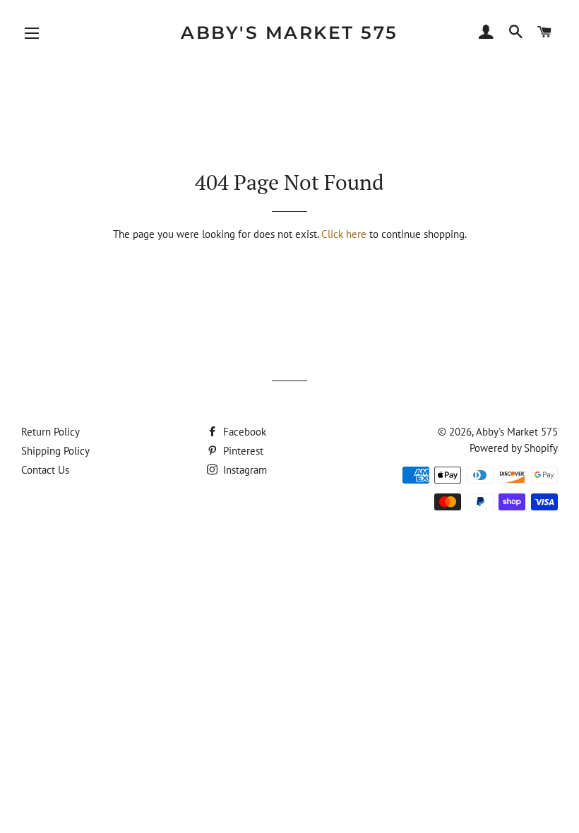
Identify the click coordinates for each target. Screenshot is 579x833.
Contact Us (45, 470)
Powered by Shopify (514, 448)
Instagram (243, 470)
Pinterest (241, 450)
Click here (343, 234)
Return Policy (50, 431)
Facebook (243, 431)
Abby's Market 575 (289, 32)
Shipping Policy (55, 450)
